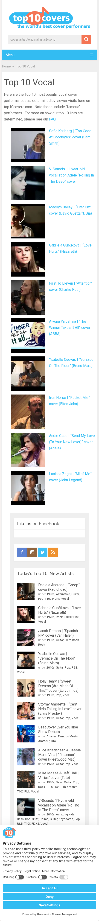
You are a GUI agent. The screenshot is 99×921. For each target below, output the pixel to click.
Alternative (63, 594)
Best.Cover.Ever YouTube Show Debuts (58, 729)
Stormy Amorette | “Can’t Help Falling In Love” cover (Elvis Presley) (60, 709)
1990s (51, 594)
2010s (51, 667)
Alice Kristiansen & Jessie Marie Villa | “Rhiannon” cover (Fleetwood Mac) (59, 754)
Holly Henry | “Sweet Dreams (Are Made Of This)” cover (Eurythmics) (58, 686)
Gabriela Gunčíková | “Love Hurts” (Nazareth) (59, 610)
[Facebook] (22, 552)
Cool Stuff (31, 819)
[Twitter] (42, 552)
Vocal (65, 598)
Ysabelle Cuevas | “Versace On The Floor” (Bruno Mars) (57, 658)
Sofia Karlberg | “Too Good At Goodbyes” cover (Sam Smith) (70, 137)
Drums (44, 819)
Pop (41, 598)
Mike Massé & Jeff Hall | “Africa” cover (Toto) (58, 775)
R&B (74, 667)
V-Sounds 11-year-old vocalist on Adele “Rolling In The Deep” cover (71, 175)
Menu (10, 55)
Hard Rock (72, 640)
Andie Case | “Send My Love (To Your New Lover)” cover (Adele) (72, 442)
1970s (51, 617)
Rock (59, 617)
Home (6, 66)
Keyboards (66, 819)
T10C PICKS (52, 598)
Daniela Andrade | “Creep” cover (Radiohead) (59, 587)
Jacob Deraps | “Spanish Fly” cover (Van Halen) (58, 633)
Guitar (75, 594)
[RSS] (53, 552)
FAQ (52, 119)
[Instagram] (32, 552)
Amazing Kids (65, 814)
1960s (51, 718)
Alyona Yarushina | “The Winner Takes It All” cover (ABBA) (69, 327)
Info (53, 741)
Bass (59, 782)
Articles (52, 736)
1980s (51, 640)
